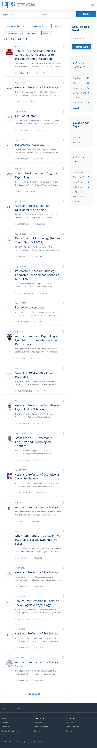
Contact (5, 722)
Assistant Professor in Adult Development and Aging (33, 207)
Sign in (37, 731)
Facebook (14, 708)
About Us (6, 727)
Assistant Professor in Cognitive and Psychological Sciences (38, 407)
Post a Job (38, 722)
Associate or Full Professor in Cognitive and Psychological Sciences (33, 442)
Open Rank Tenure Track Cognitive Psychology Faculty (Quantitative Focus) (37, 539)
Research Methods (13, 26)
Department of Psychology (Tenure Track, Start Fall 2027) (37, 240)
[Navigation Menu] (92, 4)
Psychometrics (11, 33)
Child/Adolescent (37, 26)
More (76, 107)
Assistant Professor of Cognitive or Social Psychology (37, 476)
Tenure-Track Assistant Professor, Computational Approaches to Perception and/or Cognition (36, 55)
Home (4, 718)
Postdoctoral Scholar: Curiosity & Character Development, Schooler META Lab (37, 275)
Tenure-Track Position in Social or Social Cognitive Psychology (37, 603)
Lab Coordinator (25, 116)
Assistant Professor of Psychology (36, 87)
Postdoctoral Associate (29, 144)
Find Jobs (86, 14)
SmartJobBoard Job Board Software (32, 742)
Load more (34, 694)
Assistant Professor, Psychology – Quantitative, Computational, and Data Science (36, 340)
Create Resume (72, 727)
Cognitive (31, 33)
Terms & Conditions (10, 731)
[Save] (60, 46)
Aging (45, 33)
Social (55, 26)
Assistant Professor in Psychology (36, 507)
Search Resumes (41, 727)
